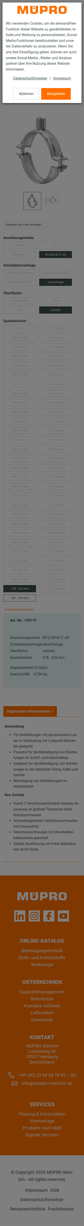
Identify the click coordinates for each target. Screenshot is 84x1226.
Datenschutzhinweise (30, 78)
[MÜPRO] (42, 10)
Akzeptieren (56, 94)
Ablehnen (26, 94)
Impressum (62, 78)
